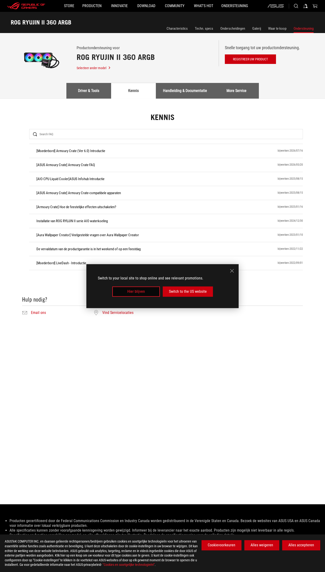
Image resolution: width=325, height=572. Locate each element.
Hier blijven (136, 291)
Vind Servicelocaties (117, 313)
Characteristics (177, 28)
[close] (232, 271)
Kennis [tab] (133, 90)
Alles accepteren (301, 545)
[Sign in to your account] (305, 6)
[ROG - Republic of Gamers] (26, 6)
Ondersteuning (304, 28)
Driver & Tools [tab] (88, 90)
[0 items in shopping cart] (315, 6)
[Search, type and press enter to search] (296, 6)
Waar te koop (277, 28)
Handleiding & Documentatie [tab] (185, 90)
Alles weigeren (262, 545)
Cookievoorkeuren (221, 545)
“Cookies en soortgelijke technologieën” (129, 565)
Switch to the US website (188, 291)
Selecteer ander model (91, 68)
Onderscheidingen (232, 28)
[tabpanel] (162, 215)
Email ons (38, 313)
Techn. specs (204, 28)
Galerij (256, 28)
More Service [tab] (236, 90)
